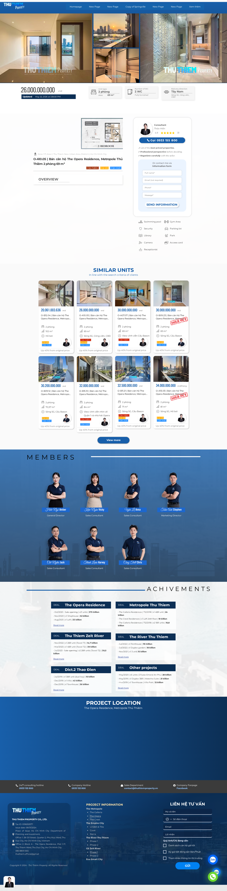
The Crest (95, 819)
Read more (58, 625)
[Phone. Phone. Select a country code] (168, 819)
